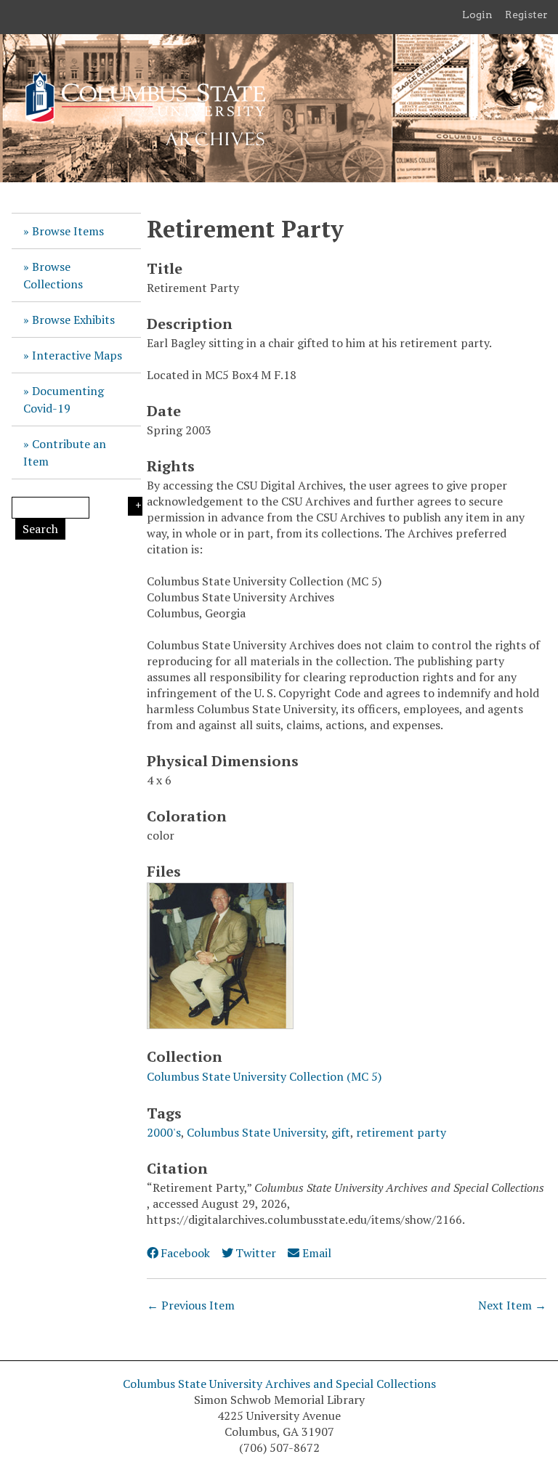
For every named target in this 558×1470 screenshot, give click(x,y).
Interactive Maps (77, 355)
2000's (164, 1132)
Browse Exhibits (73, 320)
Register (526, 14)
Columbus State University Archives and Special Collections (279, 1384)
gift (340, 1132)
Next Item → (512, 1305)
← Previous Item (191, 1305)
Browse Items (68, 231)
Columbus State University (256, 1132)
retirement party (401, 1132)
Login (477, 14)
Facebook (185, 1253)
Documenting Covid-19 (63, 399)
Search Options (135, 506)
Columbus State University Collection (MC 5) (264, 1076)
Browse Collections (53, 275)
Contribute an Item (64, 452)
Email (316, 1253)
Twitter (255, 1253)
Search (40, 529)
